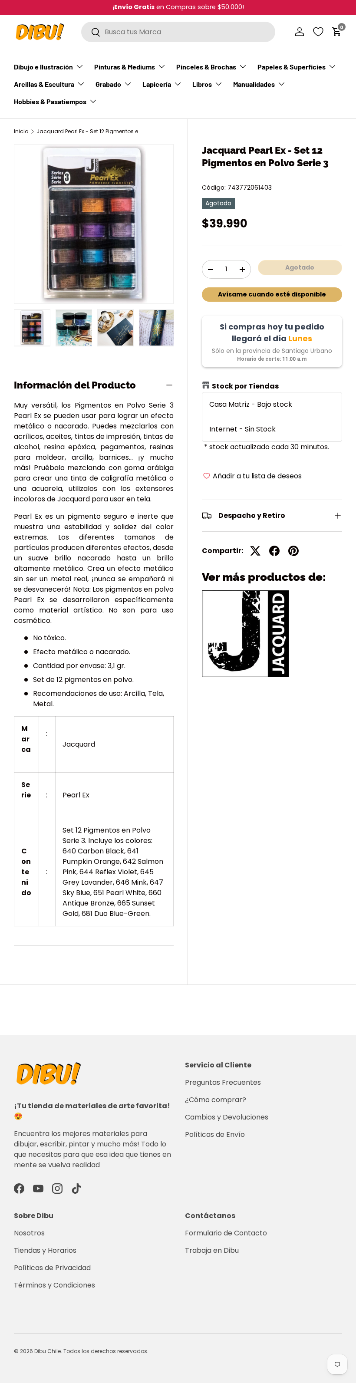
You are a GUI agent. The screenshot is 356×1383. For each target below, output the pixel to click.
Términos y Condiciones (54, 1285)
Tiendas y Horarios (45, 1250)
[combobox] (178, 32)
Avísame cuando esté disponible (272, 294)
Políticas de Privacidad (52, 1268)
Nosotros (29, 1233)
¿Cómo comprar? (215, 1100)
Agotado (299, 267)
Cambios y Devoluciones (226, 1117)
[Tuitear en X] (255, 550)
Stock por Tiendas (245, 386)
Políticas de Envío (215, 1134)
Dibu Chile (47, 1351)
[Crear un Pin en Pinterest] (293, 550)
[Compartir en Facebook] (274, 550)
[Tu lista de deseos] (318, 31)
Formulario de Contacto (226, 1233)
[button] (336, 31)
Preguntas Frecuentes (223, 1082)
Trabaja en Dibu (212, 1250)
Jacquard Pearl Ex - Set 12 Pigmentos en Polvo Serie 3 (88, 131)
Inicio (21, 131)
